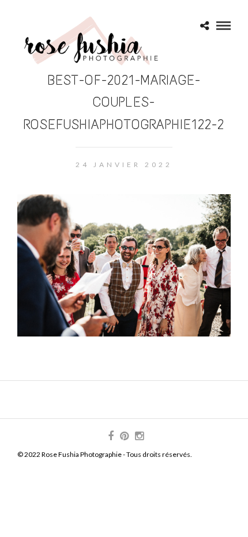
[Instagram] (139, 436)
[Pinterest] (124, 436)
